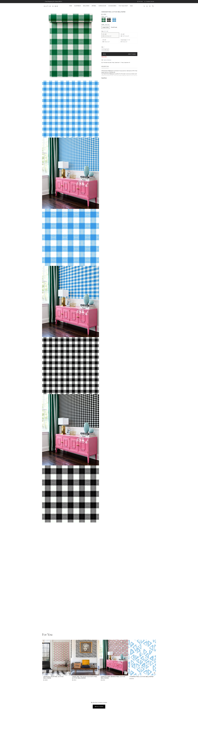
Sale (131, 6)
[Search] (144, 6)
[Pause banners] (44, 1)
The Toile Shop (123, 6)
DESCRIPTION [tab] (105, 66)
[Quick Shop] (68, 673)
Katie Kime (51, 6)
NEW (70, 6)
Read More (104, 78)
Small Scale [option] (114, 27)
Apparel (94, 6)
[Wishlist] (150, 6)
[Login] (147, 6)
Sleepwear (77, 6)
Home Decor (102, 6)
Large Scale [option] (105, 27)
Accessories (112, 6)
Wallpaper (86, 6)
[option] (103, 20)
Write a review (99, 706)
